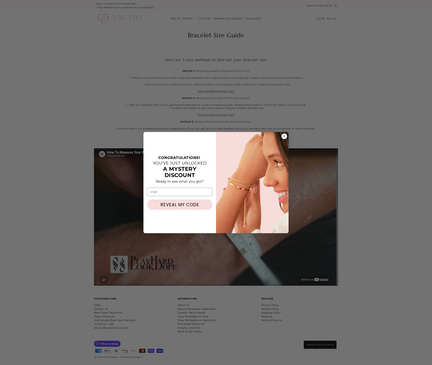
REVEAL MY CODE (179, 205)
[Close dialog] (284, 136)
